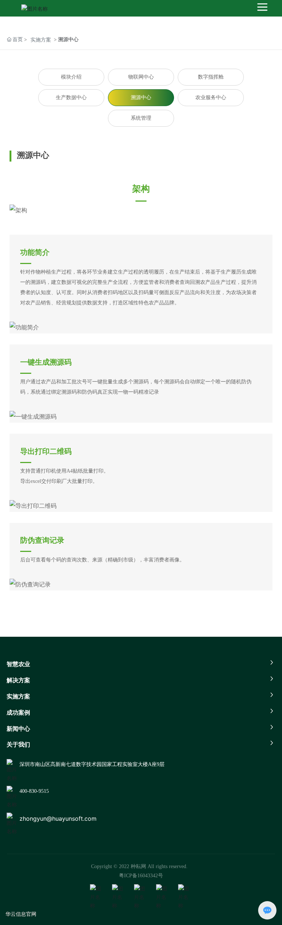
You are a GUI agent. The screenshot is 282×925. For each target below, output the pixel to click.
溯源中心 (141, 97)
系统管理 (141, 118)
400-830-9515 (34, 791)
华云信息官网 (21, 914)
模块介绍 (71, 77)
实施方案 (40, 39)
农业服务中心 (210, 97)
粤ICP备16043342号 (141, 875)
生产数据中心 (71, 97)
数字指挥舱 (211, 77)
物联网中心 (141, 77)
